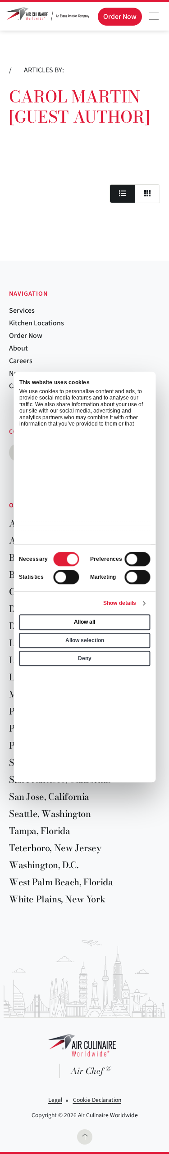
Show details (119, 603)
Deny (84, 658)
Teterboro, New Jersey (55, 848)
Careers (20, 361)
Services (22, 310)
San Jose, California (49, 796)
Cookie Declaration (97, 1100)
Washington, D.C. (43, 865)
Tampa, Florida (39, 831)
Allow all (84, 622)
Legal (55, 1100)
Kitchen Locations (36, 323)
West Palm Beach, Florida (61, 882)
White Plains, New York (57, 899)
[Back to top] (84, 1137)
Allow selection (84, 640)
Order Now (25, 336)
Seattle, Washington (50, 814)
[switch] (137, 559)
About (18, 348)
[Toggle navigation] (154, 16)
